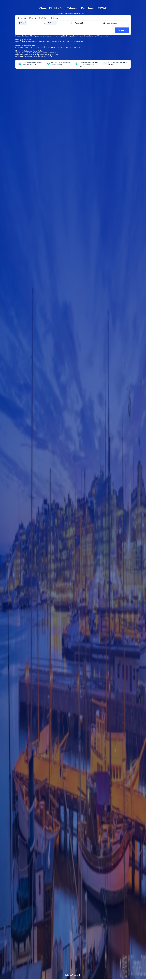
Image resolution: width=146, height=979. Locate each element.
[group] (31, 23)
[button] (129, 3)
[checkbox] (54, 18)
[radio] (22, 18)
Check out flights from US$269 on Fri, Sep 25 (72, 13)
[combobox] (28, 23)
